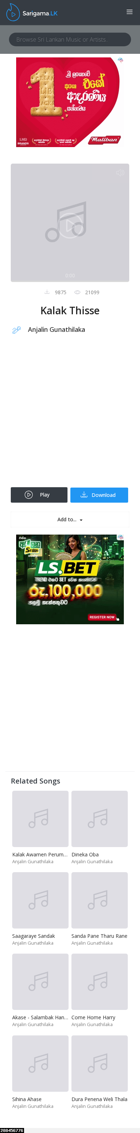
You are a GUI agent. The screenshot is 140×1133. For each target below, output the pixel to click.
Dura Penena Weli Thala (99, 1099)
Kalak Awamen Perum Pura (44, 854)
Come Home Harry (93, 1017)
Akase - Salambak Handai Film (47, 1017)
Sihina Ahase (27, 1099)
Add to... (67, 519)
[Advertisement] (70, 415)
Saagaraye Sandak (33, 935)
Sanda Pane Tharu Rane (99, 935)
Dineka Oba (85, 854)
